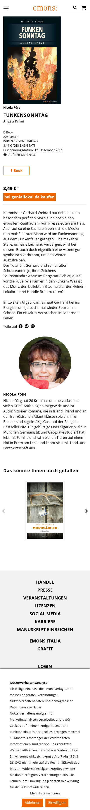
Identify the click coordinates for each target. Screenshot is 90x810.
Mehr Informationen (45, 793)
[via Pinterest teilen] (26, 326)
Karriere (45, 622)
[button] (75, 8)
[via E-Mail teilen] (32, 326)
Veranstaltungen (45, 598)
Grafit (45, 649)
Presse (45, 590)
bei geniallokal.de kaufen (29, 197)
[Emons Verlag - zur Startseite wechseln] (45, 8)
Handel (45, 582)
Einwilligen (57, 802)
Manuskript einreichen (45, 629)
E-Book (16, 170)
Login (45, 666)
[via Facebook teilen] (20, 326)
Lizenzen (45, 606)
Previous (3, 511)
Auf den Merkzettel (22, 155)
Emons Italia (45, 641)
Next (87, 511)
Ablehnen (32, 802)
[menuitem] (45, 582)
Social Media (45, 614)
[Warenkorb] (84, 8)
